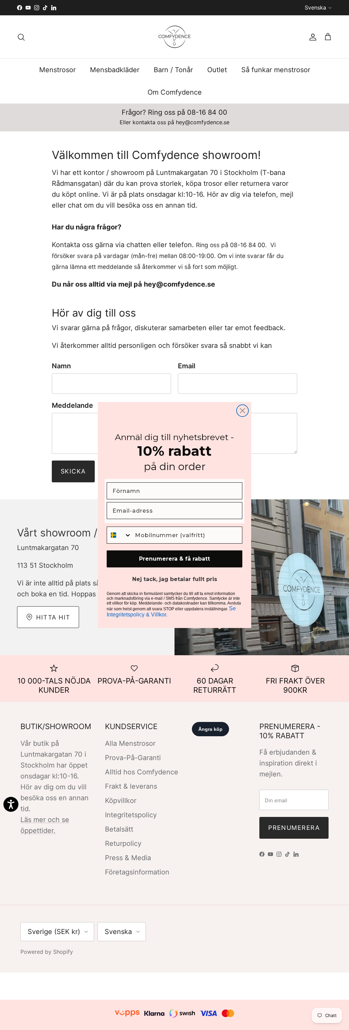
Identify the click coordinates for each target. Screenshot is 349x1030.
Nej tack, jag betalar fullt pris (174, 579)
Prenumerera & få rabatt (174, 559)
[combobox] (119, 535)
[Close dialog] (242, 411)
